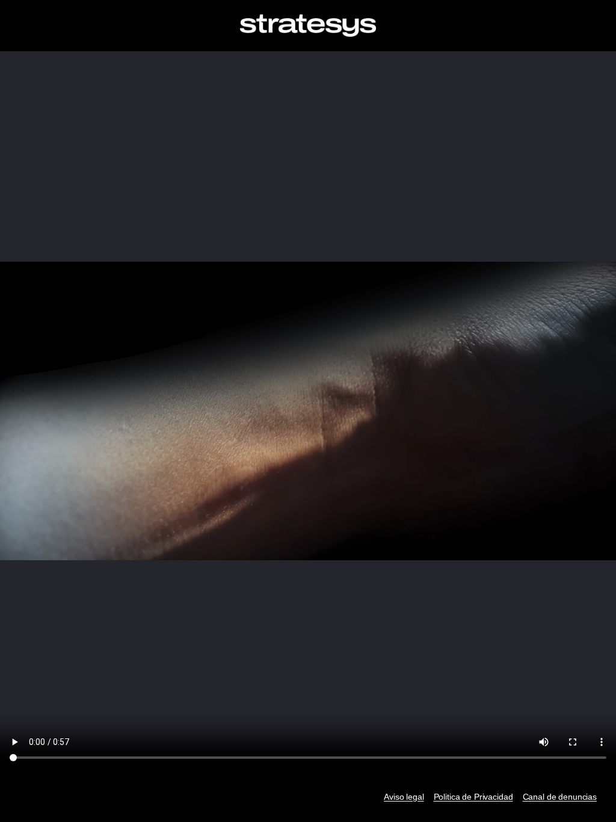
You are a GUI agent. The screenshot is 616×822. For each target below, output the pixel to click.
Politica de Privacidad (473, 797)
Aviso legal (404, 797)
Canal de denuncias (560, 797)
